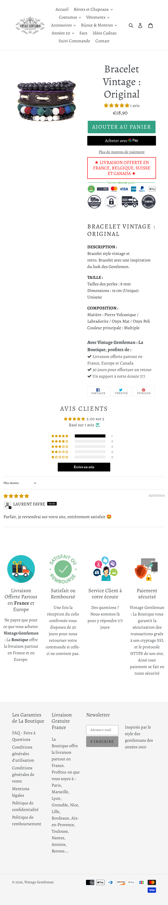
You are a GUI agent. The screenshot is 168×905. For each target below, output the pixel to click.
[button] (117, 105)
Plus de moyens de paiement (122, 152)
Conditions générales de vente (23, 774)
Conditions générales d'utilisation (23, 753)
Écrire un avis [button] (84, 467)
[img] (16, 496)
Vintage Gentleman (39, 882)
